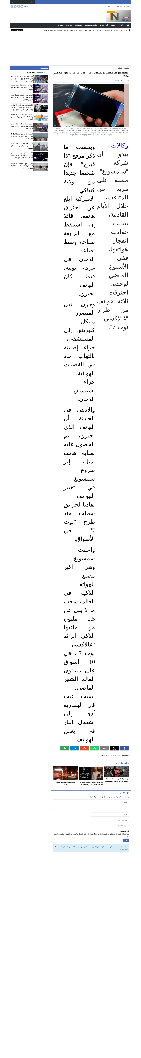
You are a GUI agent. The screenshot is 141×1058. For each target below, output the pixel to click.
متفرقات (120, 68)
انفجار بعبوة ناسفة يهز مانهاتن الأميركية (65, 783)
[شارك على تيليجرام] (74, 748)
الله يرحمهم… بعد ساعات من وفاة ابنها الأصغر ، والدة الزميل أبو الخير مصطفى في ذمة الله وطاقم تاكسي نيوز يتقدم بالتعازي (22, 158)
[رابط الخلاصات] (18, 6)
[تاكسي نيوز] (70, 16)
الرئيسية (128, 25)
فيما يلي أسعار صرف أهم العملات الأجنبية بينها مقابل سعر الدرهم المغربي (22, 87)
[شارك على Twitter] (114, 748)
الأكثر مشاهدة (42, 72)
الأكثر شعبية (31, 72)
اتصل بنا (60, 25)
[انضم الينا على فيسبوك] (11, 6)
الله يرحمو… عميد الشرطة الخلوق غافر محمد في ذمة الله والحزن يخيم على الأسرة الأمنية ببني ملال (22, 109)
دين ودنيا (69, 25)
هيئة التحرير (125, 80)
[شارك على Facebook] (124, 748)
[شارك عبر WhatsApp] (94, 748)
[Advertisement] (70, 48)
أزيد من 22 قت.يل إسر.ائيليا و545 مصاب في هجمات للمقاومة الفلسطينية (22, 136)
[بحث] (12, 2)
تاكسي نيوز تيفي (91, 25)
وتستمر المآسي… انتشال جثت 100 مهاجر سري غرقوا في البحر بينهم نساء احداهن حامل (117, 781)
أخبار (121, 25)
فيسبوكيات (78, 25)
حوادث (113, 25)
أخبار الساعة (104, 25)
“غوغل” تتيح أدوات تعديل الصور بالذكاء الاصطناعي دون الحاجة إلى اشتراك (22, 117)
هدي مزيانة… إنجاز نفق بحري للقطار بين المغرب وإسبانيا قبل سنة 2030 (22, 126)
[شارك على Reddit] (84, 748)
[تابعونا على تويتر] (15, 6)
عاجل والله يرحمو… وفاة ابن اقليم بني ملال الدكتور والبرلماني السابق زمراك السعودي (91, 784)
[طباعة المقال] (64, 748)
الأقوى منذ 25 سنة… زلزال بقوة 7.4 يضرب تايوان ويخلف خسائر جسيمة (22, 146)
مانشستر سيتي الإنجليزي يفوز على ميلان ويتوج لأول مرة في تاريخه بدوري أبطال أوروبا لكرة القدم (22, 80)
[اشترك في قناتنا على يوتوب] (21, 6)
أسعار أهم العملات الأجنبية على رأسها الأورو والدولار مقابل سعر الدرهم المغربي (22, 97)
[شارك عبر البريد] (104, 748)
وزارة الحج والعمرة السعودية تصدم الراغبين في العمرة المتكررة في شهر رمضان (22, 166)
